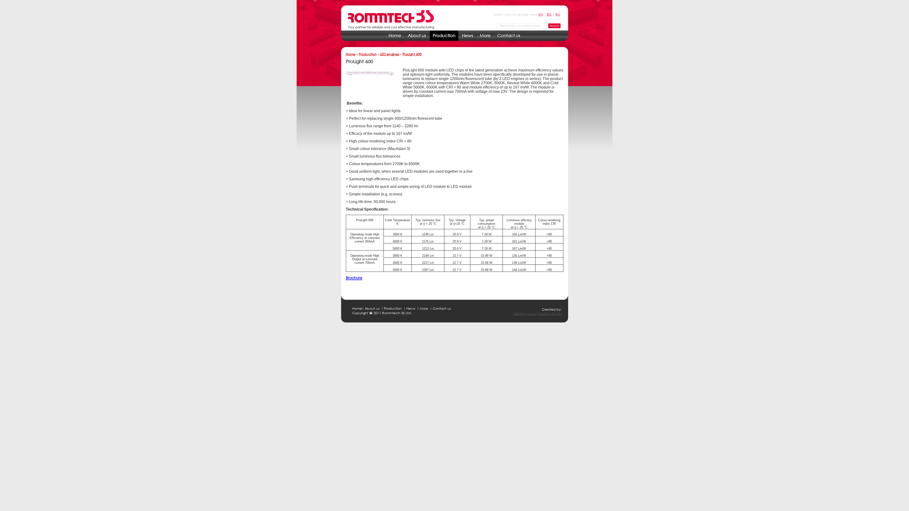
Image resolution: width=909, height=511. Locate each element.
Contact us (508, 35)
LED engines (389, 54)
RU (558, 14)
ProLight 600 (412, 54)
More (485, 35)
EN (541, 14)
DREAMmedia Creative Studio (537, 314)
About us (417, 35)
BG (549, 14)
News (467, 35)
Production (444, 35)
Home (395, 35)
